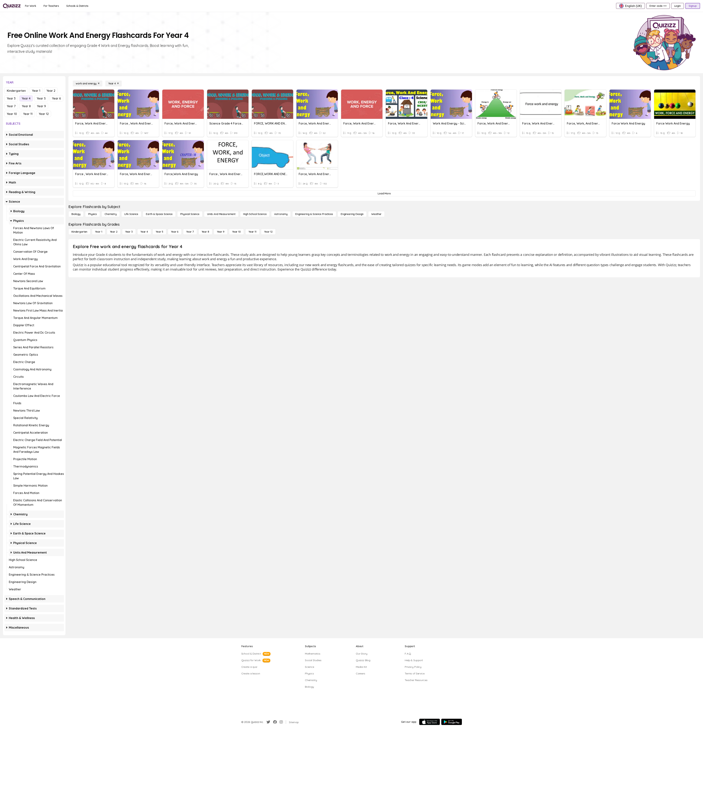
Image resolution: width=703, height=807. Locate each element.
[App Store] (429, 722)
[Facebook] (275, 722)
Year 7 (11, 106)
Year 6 (56, 98)
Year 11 (28, 114)
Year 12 (44, 114)
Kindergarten (16, 91)
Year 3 (11, 98)
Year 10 (12, 114)
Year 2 (50, 91)
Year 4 (26, 98)
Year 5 (41, 98)
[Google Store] (451, 722)
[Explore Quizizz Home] (12, 5)
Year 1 (36, 91)
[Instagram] (281, 722)
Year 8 (26, 106)
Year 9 (41, 106)
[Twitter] (268, 722)
